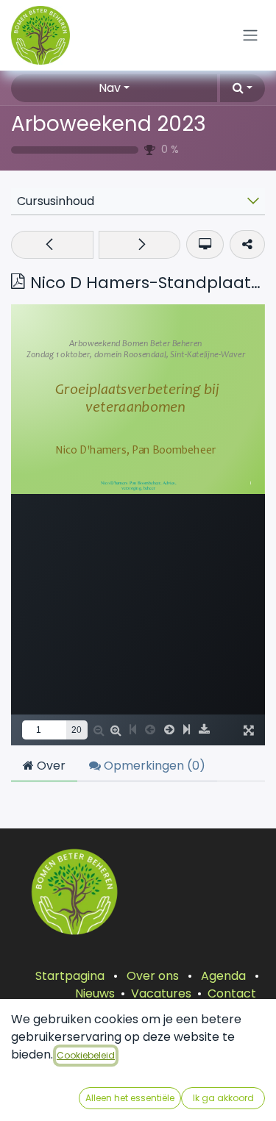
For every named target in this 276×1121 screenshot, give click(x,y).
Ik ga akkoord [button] (223, 1098)
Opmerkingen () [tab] (153, 765)
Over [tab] (50, 765)
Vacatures (161, 993)
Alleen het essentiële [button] (129, 1098)
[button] (242, 88)
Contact (232, 993)
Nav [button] (110, 87)
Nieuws (95, 993)
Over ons (153, 975)
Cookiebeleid (86, 1055)
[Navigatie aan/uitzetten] (250, 36)
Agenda (223, 975)
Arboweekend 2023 (108, 124)
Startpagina (70, 975)
